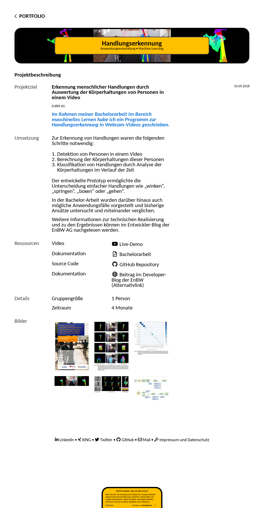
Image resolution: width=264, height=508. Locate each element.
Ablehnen (109, 505)
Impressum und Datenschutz (184, 440)
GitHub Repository (139, 265)
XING (86, 440)
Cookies (142, 505)
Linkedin (66, 440)
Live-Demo (131, 244)
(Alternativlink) (128, 285)
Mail (146, 440)
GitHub (127, 440)
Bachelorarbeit (135, 254)
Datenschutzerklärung (120, 497)
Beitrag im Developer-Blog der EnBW (139, 277)
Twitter (105, 440)
